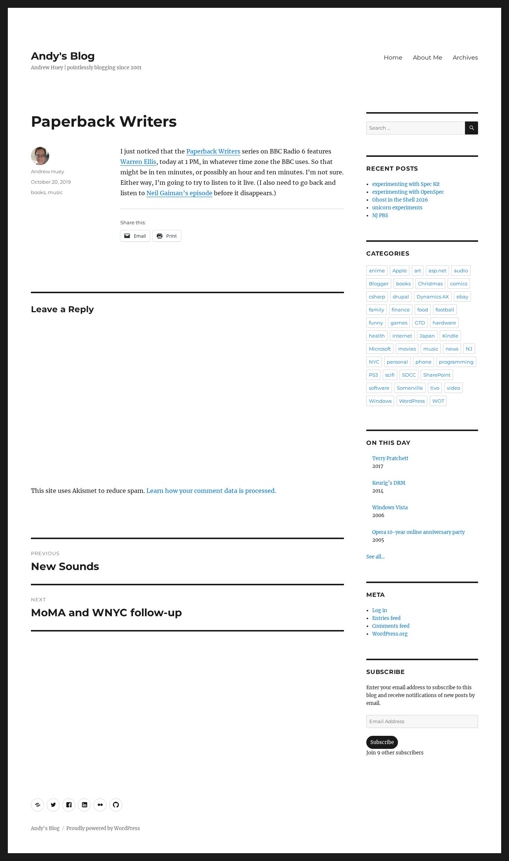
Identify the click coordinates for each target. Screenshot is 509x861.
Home (393, 57)
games (399, 323)
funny (376, 323)
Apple (399, 270)
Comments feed (391, 626)
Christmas (430, 284)
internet (402, 336)
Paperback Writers (213, 151)
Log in (379, 610)
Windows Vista (390, 507)
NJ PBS (380, 215)
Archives (465, 57)
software (379, 388)
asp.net (437, 270)
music (55, 192)
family (376, 310)
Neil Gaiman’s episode (179, 193)
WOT (438, 401)
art (417, 270)
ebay (462, 297)
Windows (380, 401)
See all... (375, 557)
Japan (427, 336)
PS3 (373, 375)
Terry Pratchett (390, 458)
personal (397, 362)
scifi (390, 375)
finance (401, 310)
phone (423, 362)
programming (456, 362)
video (453, 388)
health (377, 336)
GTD (420, 323)
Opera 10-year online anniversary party (418, 532)
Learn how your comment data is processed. (211, 490)
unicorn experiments (397, 208)
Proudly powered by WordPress (103, 828)
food (422, 310)
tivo (434, 388)
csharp (377, 297)
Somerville (410, 388)
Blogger (379, 284)
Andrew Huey (47, 171)
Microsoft (380, 349)
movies (407, 349)
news (452, 349)
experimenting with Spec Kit (406, 184)
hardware (444, 323)
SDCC (409, 375)
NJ (469, 349)
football (445, 310)
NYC (374, 362)
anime (377, 270)
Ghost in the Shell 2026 (400, 200)
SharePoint (436, 375)
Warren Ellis (138, 161)
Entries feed (386, 618)
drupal (401, 297)
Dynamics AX (433, 297)
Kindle (450, 336)
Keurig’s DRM (388, 483)
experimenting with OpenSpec (408, 192)
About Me (427, 57)
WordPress (412, 401)
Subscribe (382, 742)
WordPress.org (390, 634)
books (38, 192)
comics (458, 284)
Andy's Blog (63, 56)
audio (461, 270)
